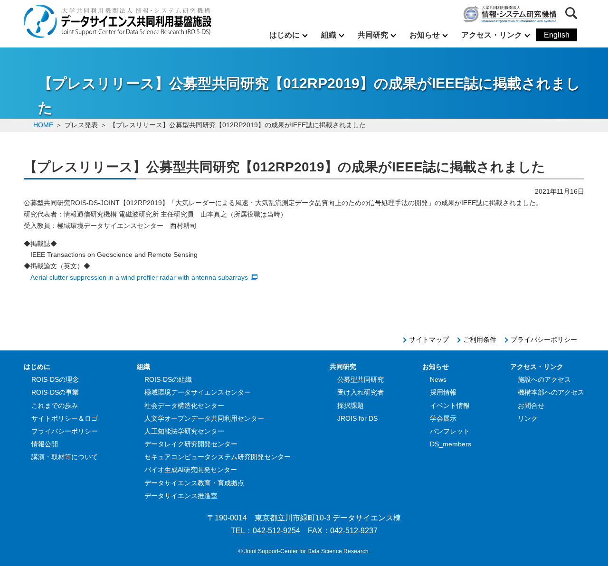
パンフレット (450, 431)
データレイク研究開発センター (191, 444)
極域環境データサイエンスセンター (197, 392)
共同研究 (373, 35)
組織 (328, 35)
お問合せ (531, 405)
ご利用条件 (479, 339)
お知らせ (424, 35)
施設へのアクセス (544, 379)
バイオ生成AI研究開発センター (190, 469)
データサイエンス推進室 (181, 496)
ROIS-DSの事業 (55, 392)
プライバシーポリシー (544, 339)
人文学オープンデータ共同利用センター (204, 418)
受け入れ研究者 (360, 392)
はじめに (284, 35)
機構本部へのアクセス (551, 392)
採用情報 (443, 392)
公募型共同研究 (360, 379)
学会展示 (443, 418)
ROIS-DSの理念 (55, 379)
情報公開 (44, 444)
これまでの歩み (54, 405)
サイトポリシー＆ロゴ (64, 418)
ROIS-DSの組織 (168, 379)
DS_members (450, 444)
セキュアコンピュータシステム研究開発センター (217, 457)
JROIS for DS (357, 418)
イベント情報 (450, 405)
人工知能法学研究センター (184, 431)
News (438, 379)
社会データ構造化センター (184, 405)
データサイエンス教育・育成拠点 (194, 483)
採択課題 (350, 405)
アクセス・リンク (491, 35)
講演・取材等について (64, 457)
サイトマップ (429, 339)
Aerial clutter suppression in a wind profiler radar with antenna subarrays (139, 277)
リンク (528, 418)
